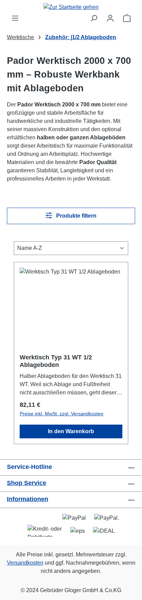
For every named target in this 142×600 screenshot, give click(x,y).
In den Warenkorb (71, 431)
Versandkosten (25, 563)
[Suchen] (93, 18)
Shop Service (26, 483)
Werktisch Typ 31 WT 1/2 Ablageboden (56, 361)
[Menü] (15, 18)
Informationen (27, 499)
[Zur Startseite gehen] (71, 7)
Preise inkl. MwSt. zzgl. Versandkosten (61, 413)
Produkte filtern (76, 216)
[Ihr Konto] (110, 18)
